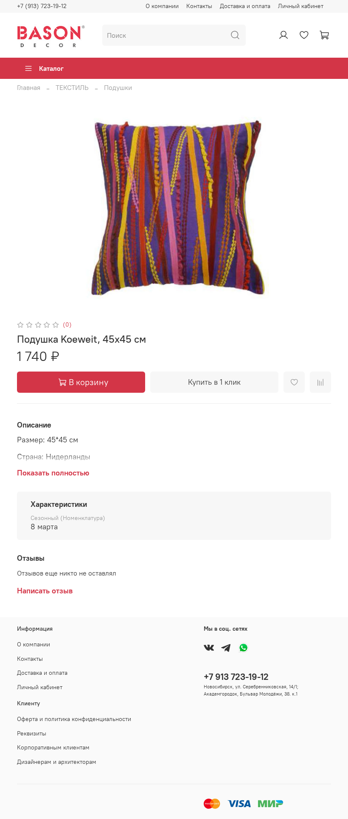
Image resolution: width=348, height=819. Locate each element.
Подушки (118, 87)
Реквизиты (31, 733)
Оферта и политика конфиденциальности (74, 719)
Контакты (199, 6)
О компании (162, 6)
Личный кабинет (300, 6)
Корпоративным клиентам (53, 747)
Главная (28, 87)
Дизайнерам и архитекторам (56, 762)
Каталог (51, 68)
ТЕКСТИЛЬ (72, 87)
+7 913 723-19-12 (236, 676)
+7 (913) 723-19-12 (42, 6)
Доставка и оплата (245, 6)
